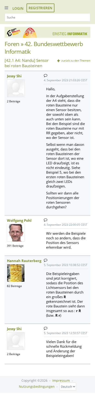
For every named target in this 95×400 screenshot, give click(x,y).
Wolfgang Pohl (19, 220)
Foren (12, 44)
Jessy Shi (14, 76)
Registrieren (40, 8)
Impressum (61, 380)
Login (18, 8)
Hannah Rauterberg (24, 260)
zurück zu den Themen (75, 60)
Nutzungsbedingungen (37, 386)
